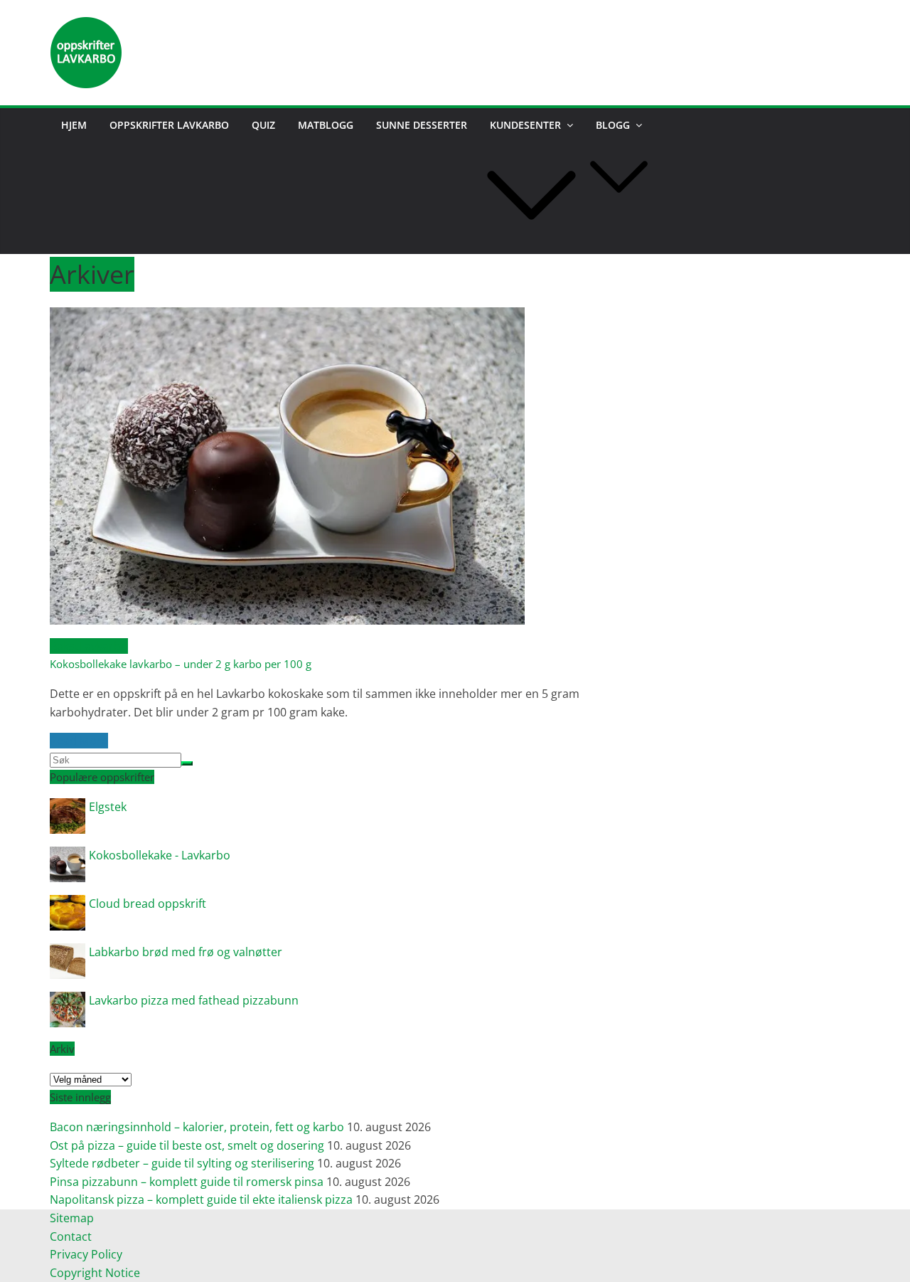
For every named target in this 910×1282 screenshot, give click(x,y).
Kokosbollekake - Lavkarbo (159, 855)
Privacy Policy (87, 1254)
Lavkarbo (103, 646)
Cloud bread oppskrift (147, 903)
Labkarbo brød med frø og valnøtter (185, 952)
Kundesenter (525, 125)
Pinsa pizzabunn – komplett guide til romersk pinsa (186, 1182)
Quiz (263, 125)
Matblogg (325, 125)
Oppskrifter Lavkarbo (169, 125)
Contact (71, 1236)
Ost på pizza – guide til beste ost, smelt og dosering (187, 1145)
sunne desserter (421, 125)
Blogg (613, 125)
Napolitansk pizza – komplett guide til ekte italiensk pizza (201, 1199)
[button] (531, 244)
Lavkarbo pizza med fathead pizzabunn (194, 1000)
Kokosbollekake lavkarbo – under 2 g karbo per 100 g (180, 664)
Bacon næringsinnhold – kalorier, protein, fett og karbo (197, 1127)
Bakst (64, 646)
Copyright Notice (95, 1273)
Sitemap (72, 1218)
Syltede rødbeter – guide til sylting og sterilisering (182, 1163)
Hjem (74, 125)
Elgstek (108, 807)
